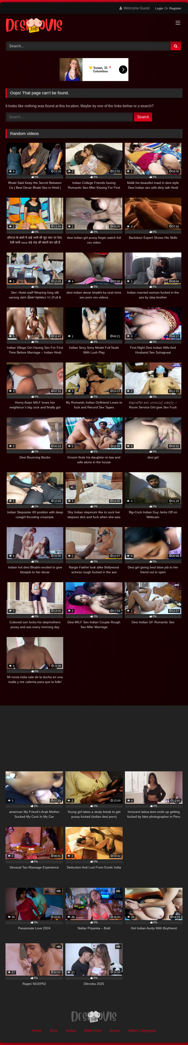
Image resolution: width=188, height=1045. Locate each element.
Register (175, 8)
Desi (54, 1031)
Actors (115, 1031)
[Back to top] (174, 1031)
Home (37, 1031)
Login (159, 8)
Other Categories (142, 1031)
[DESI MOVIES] (94, 26)
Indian (71, 1031)
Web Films (93, 1031)
